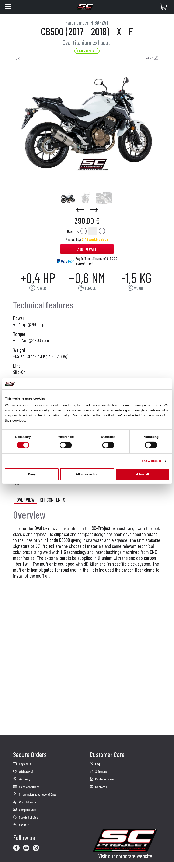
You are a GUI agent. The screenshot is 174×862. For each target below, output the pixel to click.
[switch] (66, 445)
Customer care (104, 779)
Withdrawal (25, 771)
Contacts (101, 787)
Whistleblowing (27, 802)
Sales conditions (28, 787)
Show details (151, 460)
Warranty (24, 779)
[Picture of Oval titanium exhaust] (68, 198)
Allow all (142, 474)
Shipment (101, 771)
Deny (32, 474)
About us (24, 825)
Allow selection (87, 474)
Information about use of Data (37, 794)
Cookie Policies (28, 817)
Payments (24, 764)
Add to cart (87, 249)
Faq (97, 764)
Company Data (27, 810)
